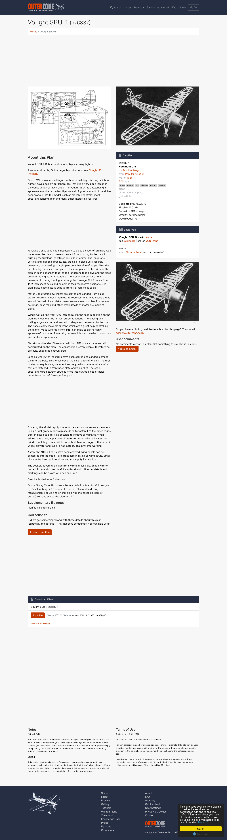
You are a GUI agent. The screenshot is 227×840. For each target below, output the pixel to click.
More (182, 7)
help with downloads (40, 624)
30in (121, 181)
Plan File (38, 615)
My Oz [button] (193, 7)
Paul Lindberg (131, 170)
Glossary (150, 800)
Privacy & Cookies (155, 811)
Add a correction (40, 532)
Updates (106, 826)
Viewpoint (107, 815)
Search (117, 7)
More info (203, 822)
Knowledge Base (110, 819)
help (148, 237)
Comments (107, 830)
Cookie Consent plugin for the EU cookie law (200, 834)
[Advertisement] (113, 58)
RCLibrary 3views (134, 252)
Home (33, 31)
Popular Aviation (134, 173)
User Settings (153, 807)
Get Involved (152, 804)
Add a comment (127, 348)
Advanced (163, 7)
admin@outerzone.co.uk (130, 332)
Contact (150, 815)
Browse (138, 7)
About (148, 793)
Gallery (151, 7)
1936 (130, 177)
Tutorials (106, 807)
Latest (127, 7)
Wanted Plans (109, 811)
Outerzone (152, 240)
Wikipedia (129, 240)
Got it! (200, 829)
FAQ (173, 7)
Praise (104, 822)
